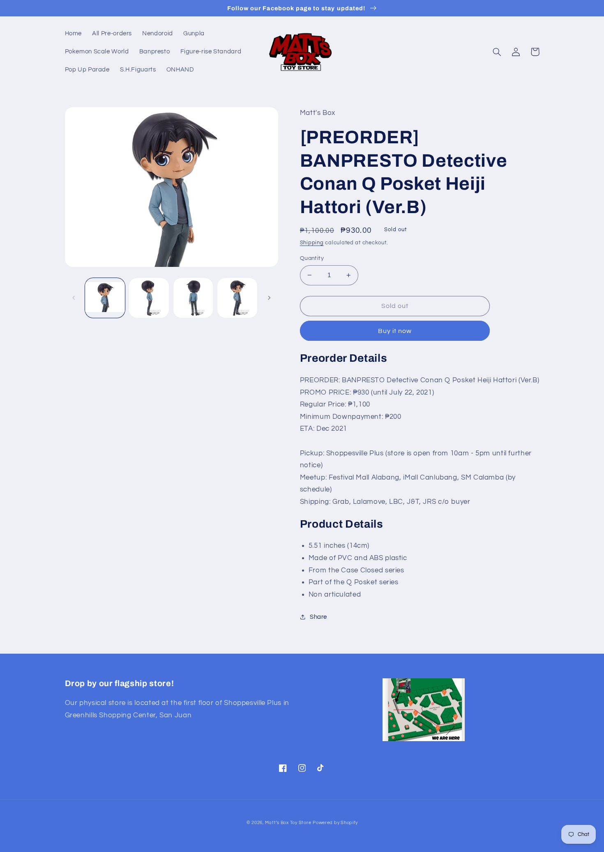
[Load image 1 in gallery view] (105, 298)
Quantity (312, 258)
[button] (497, 51)
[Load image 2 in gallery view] (149, 298)
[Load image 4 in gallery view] (237, 298)
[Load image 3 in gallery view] (193, 298)
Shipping (312, 243)
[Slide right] (269, 298)
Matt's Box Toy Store (288, 822)
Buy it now (395, 331)
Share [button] (318, 617)
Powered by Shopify (335, 822)
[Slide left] (74, 298)
